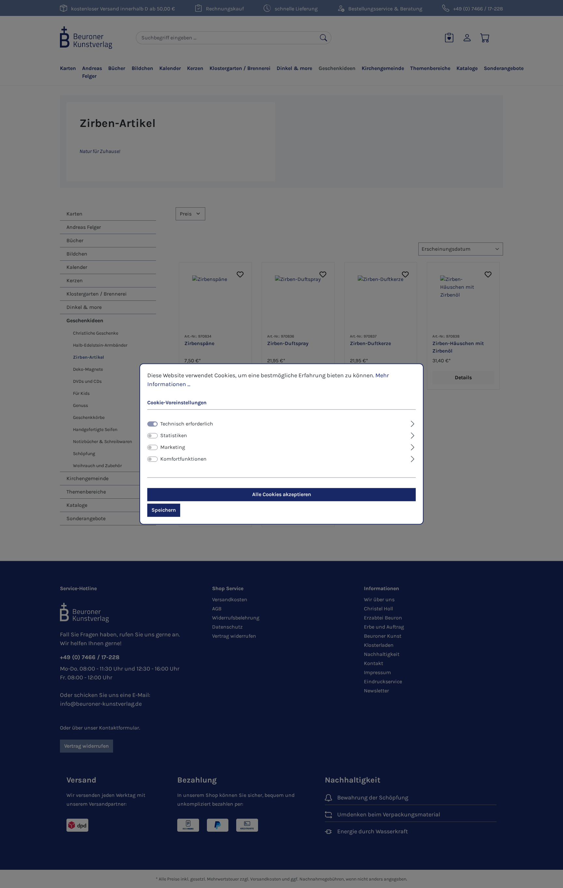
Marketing (172, 447)
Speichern (164, 510)
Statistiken (173, 436)
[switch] (152, 435)
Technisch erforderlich (186, 424)
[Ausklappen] (413, 423)
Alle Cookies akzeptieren (281, 495)
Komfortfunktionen (183, 459)
